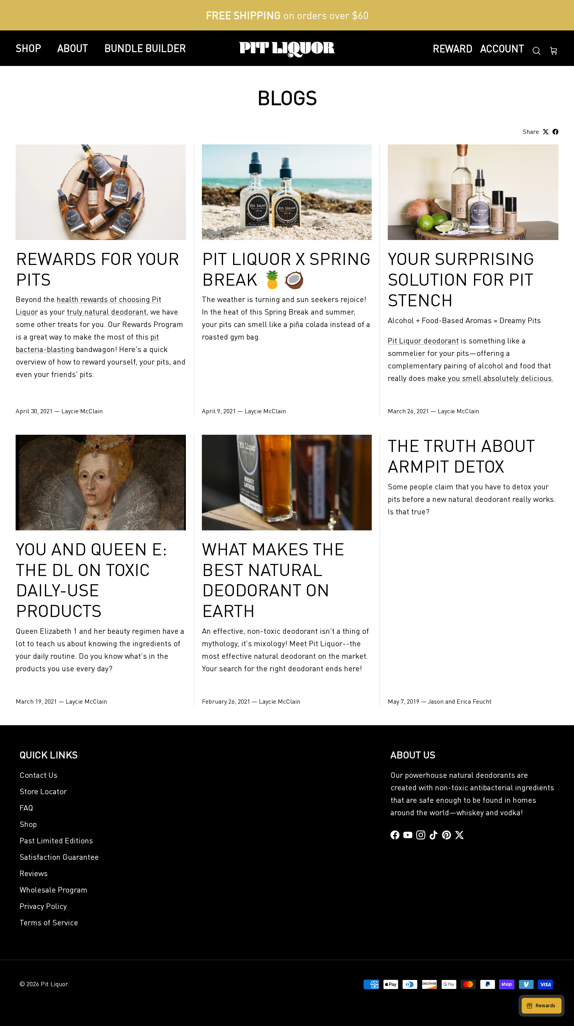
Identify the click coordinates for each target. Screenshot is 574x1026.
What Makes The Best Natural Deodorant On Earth (273, 579)
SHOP (28, 48)
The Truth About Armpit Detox (461, 455)
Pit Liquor (54, 984)
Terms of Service (49, 922)
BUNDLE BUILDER (145, 48)
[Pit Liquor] (287, 48)
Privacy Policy (43, 906)
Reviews (34, 873)
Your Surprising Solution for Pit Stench (461, 278)
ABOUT (72, 48)
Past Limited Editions (56, 840)
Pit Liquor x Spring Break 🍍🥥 (286, 268)
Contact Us (38, 775)
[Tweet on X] (546, 132)
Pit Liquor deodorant (423, 340)
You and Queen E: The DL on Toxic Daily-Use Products (91, 579)
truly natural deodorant (106, 311)
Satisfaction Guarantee (59, 857)
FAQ (26, 807)
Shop (28, 824)
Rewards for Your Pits (97, 268)
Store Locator (43, 791)
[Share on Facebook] (555, 132)
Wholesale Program (53, 889)
